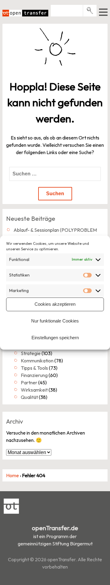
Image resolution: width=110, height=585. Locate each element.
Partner (29, 382)
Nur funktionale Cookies (55, 320)
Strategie (31, 353)
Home (12, 475)
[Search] (90, 10)
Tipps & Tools (34, 368)
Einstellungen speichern (55, 337)
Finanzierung (34, 375)
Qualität (29, 397)
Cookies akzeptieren (55, 304)
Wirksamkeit (34, 390)
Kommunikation (37, 361)
